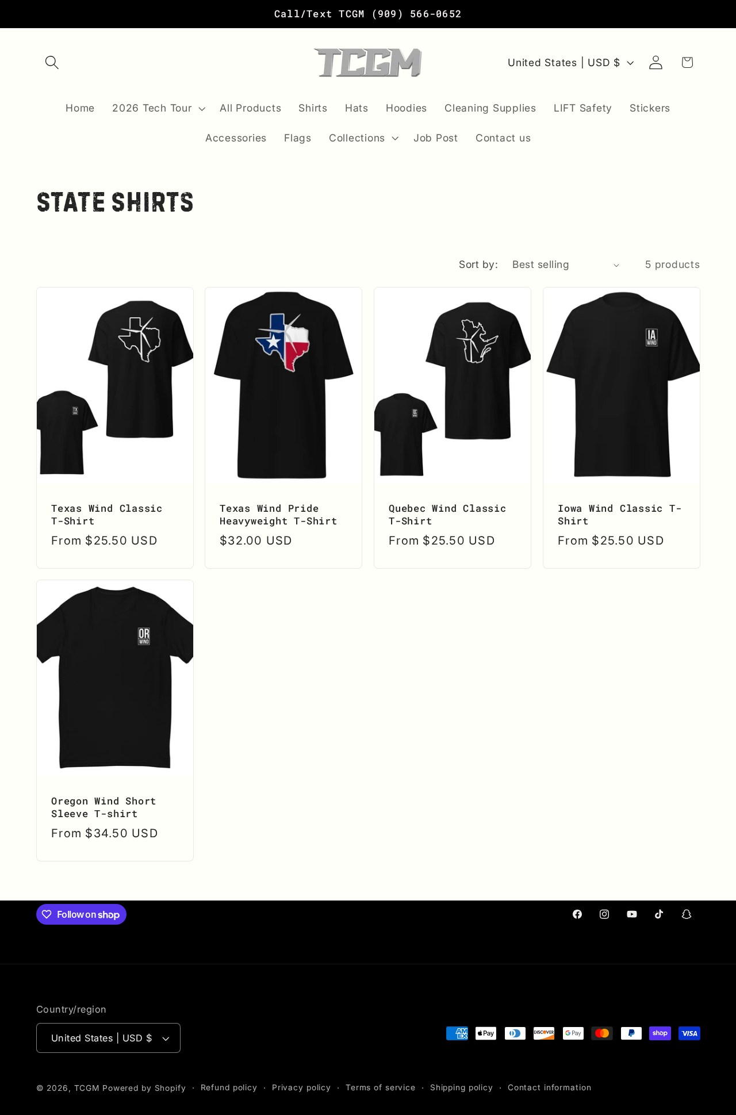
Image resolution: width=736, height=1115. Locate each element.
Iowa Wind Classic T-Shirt (620, 514)
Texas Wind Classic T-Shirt (107, 514)
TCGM (87, 1088)
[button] (52, 62)
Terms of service (381, 1087)
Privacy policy (301, 1087)
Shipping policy (461, 1087)
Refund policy (229, 1087)
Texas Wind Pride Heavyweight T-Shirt (279, 514)
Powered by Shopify (144, 1088)
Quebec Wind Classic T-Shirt (448, 514)
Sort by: (478, 264)
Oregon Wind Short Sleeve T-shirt (103, 807)
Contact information (550, 1087)
